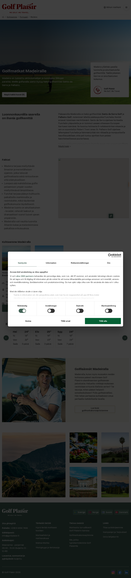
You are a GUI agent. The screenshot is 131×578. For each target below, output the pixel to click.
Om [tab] (108, 263)
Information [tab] (51, 263)
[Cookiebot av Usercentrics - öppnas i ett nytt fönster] (110, 255)
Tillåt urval (65, 321)
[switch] (51, 311)
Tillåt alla (103, 321)
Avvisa (28, 321)
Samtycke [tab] (22, 263)
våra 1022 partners (25, 276)
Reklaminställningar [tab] (80, 263)
